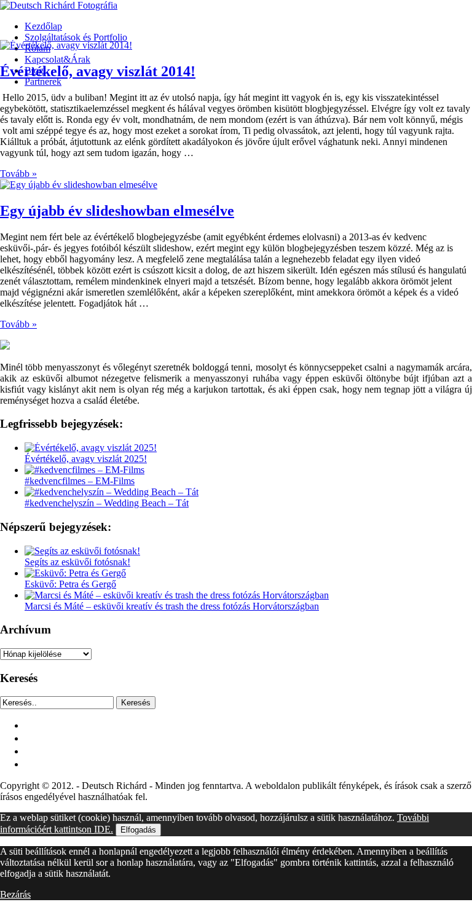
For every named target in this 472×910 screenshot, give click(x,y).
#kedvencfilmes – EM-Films (80, 481)
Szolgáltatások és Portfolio (76, 37)
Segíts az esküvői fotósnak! (77, 562)
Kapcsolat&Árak (57, 59)
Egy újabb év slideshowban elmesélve (117, 211)
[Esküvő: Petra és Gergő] (75, 573)
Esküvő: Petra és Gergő (70, 584)
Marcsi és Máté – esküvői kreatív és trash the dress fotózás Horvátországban (172, 606)
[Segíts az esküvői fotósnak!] (82, 551)
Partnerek (43, 81)
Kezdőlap (43, 26)
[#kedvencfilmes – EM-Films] (84, 470)
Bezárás (15, 894)
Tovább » (18, 173)
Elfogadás (138, 829)
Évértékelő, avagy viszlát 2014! (97, 71)
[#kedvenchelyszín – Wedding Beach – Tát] (112, 492)
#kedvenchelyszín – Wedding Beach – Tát (107, 503)
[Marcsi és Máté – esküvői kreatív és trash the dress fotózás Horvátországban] (177, 595)
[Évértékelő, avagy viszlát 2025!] (91, 447)
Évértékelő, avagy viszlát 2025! (86, 458)
